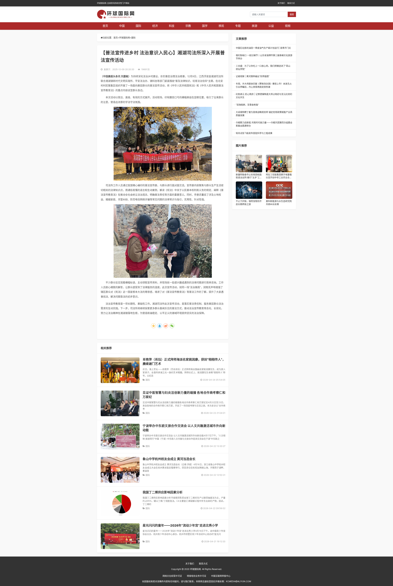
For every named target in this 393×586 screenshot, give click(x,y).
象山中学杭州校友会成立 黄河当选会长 (169, 459)
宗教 (188, 25)
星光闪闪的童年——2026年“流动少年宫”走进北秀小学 (180, 525)
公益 (271, 25)
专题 (238, 25)
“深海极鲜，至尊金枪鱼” (264, 104)
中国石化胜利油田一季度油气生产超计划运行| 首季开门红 (264, 48)
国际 (138, 25)
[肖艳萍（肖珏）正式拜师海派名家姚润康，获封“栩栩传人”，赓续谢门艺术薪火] (120, 370)
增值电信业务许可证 (196, 575)
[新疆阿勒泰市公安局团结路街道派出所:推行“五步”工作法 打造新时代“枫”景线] (249, 163)
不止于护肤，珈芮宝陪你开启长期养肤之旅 (249, 202)
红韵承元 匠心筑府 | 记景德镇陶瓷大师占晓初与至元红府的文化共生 (264, 96)
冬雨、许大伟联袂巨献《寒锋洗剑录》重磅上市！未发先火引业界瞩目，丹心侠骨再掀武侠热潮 (264, 85)
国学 (205, 25)
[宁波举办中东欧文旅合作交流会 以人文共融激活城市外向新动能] (120, 436)
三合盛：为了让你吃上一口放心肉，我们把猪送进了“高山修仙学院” (263, 67)
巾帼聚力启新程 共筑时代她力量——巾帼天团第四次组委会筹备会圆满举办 (264, 124)
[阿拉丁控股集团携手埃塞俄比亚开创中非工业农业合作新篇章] (279, 163)
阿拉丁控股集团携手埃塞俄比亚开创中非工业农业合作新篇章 (279, 176)
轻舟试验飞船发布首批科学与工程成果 (263, 133)
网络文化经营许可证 (172, 575)
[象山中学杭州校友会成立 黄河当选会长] (120, 470)
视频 (287, 25)
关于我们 (281, 3)
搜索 (292, 14)
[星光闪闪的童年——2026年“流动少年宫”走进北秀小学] (120, 536)
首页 (105, 25)
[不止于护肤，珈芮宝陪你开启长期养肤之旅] (249, 190)
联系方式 (291, 3)
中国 (122, 25)
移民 (221, 25)
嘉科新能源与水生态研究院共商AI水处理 (279, 202)
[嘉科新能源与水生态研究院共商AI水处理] (279, 190)
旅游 (254, 25)
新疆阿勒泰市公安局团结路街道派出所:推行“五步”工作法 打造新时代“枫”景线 (249, 176)
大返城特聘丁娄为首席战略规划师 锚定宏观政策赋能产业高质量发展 (264, 114)
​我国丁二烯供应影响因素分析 (163, 492)
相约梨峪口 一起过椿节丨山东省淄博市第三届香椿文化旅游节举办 (264, 57)
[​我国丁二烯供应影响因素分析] (120, 503)
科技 (171, 25)
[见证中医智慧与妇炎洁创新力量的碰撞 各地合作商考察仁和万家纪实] (120, 403)
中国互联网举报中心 (220, 575)
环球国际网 (124, 37)
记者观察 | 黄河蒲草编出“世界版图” (264, 76)
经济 (155, 25)
